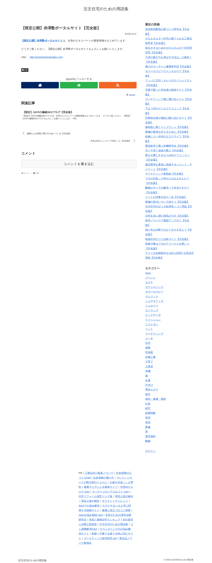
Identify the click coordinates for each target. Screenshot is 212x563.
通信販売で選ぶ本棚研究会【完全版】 (167, 145)
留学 (147, 394)
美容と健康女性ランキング (104, 519)
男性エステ (151, 389)
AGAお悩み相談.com (91, 515)
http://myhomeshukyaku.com (46, 57)
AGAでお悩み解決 (89, 505)
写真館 (149, 352)
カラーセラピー (154, 291)
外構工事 (150, 357)
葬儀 (147, 427)
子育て (149, 361)
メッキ (149, 338)
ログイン (150, 451)
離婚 (147, 441)
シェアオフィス (154, 301)
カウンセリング (154, 287)
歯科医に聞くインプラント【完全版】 (167, 127)
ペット (149, 329)
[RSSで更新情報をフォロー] (118, 85)
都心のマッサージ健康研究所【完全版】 (168, 66)
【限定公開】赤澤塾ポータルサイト (42, 40)
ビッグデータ (153, 315)
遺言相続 (150, 436)
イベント (150, 277)
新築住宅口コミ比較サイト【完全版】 (167, 239)
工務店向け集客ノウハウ (99, 473)
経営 (147, 408)
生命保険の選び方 (103, 477)
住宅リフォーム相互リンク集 (95, 496)
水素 (147, 380)
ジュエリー (151, 305)
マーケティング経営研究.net (100, 538)
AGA (148, 273)
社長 (26, 70)
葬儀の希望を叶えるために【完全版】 (167, 131)
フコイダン (151, 324)
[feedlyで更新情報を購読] (79, 85)
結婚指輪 (150, 413)
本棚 (147, 371)
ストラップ (151, 310)
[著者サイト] (40, 85)
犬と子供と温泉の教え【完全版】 (164, 150)
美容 (147, 417)
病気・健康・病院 (155, 399)
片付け (149, 385)
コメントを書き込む (78, 164)
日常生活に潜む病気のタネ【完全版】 (167, 215)
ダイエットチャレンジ (115, 501)
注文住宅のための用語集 (113, 524)
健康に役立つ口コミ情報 (116, 510)
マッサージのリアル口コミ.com (110, 491)
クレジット (151, 296)
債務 (147, 347)
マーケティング (154, 333)
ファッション (153, 319)
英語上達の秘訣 (124, 496)
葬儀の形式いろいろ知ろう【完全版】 (167, 201)
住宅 (147, 343)
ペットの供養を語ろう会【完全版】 (166, 197)
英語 (147, 422)
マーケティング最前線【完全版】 (164, 173)
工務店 (149, 366)
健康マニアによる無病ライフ (101, 487)
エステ (149, 282)
